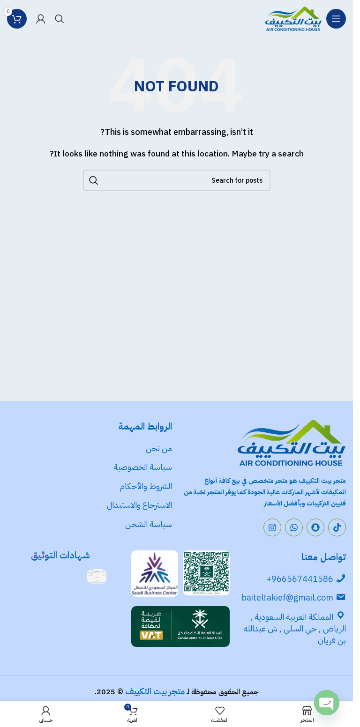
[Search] (59, 18)
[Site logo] (293, 18)
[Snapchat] (315, 527)
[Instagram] (272, 527)
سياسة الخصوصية (142, 467)
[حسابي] (40, 18)
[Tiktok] (337, 527)
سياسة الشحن (148, 524)
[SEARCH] (94, 180)
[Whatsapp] (294, 527)
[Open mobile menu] (336, 18)
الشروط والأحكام (146, 486)
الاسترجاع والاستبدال (139, 505)
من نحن (159, 448)
